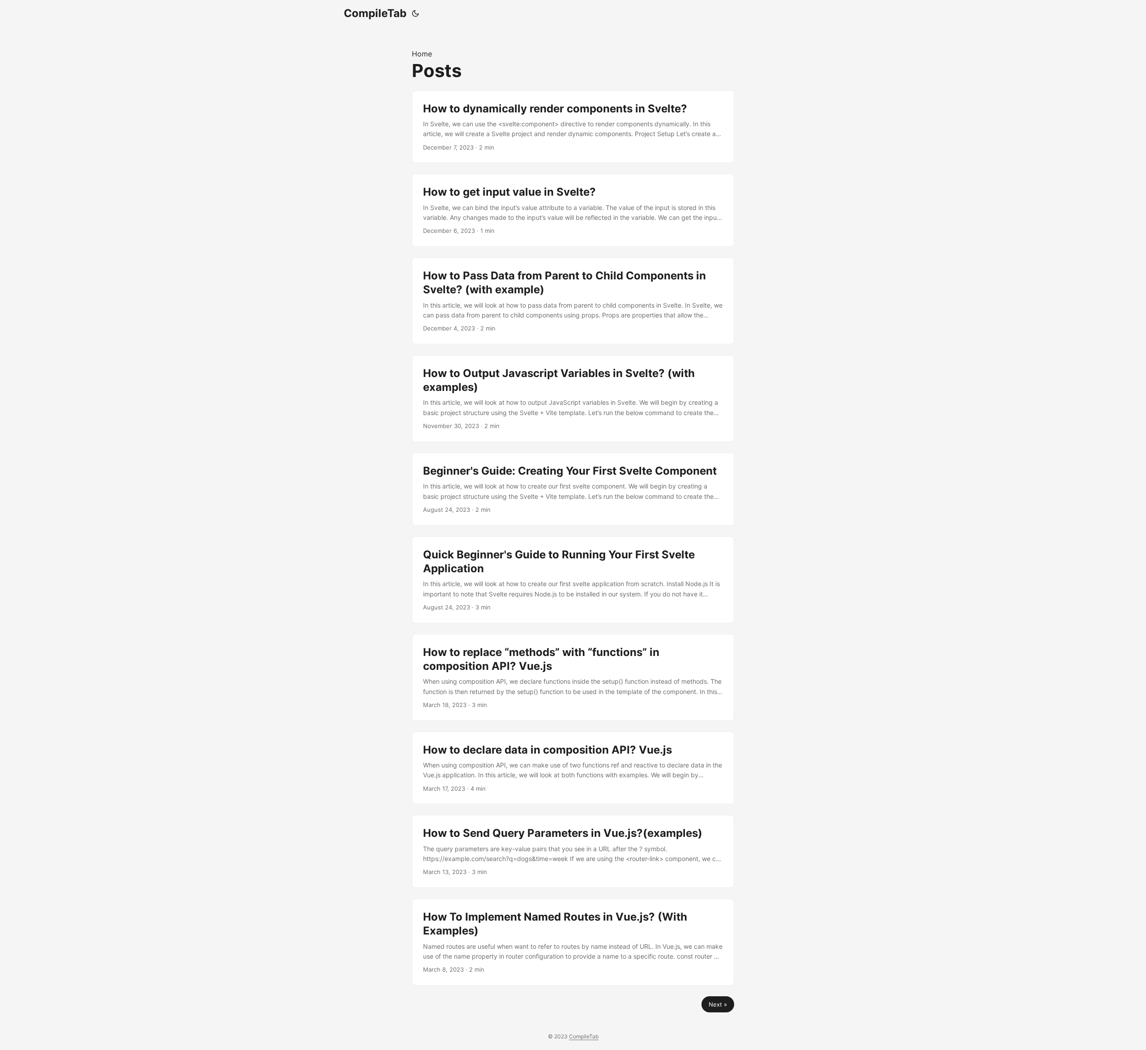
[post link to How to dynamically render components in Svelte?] (573, 127)
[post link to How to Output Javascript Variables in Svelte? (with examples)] (573, 398)
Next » (718, 1004)
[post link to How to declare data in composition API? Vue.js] (573, 768)
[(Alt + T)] (415, 13)
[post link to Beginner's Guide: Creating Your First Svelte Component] (573, 489)
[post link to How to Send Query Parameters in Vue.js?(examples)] (573, 851)
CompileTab (375, 13)
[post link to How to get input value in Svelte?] (573, 210)
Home (422, 53)
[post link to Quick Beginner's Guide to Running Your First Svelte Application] (573, 580)
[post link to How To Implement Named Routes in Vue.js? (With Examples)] (573, 942)
